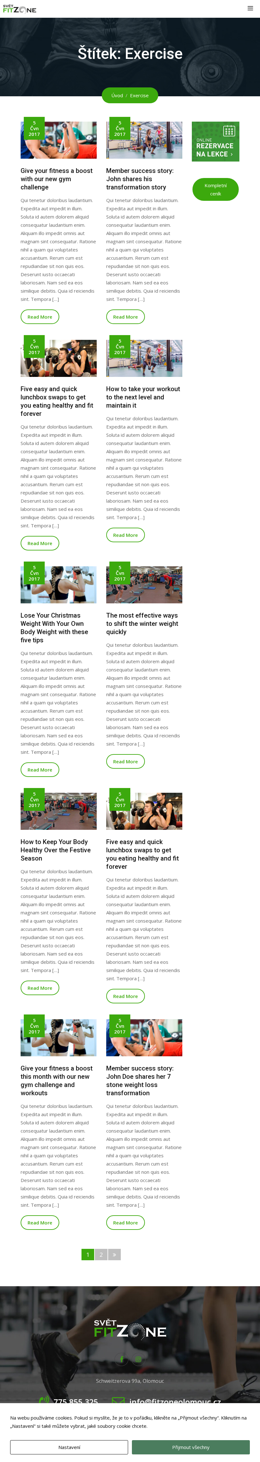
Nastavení (69, 1447)
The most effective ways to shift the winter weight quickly (142, 624)
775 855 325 (76, 1401)
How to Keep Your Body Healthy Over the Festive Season (56, 850)
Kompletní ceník (216, 189)
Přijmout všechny (191, 1447)
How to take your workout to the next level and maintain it (143, 397)
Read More (40, 317)
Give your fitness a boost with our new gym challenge (57, 179)
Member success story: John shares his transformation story (140, 179)
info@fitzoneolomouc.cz (175, 1401)
